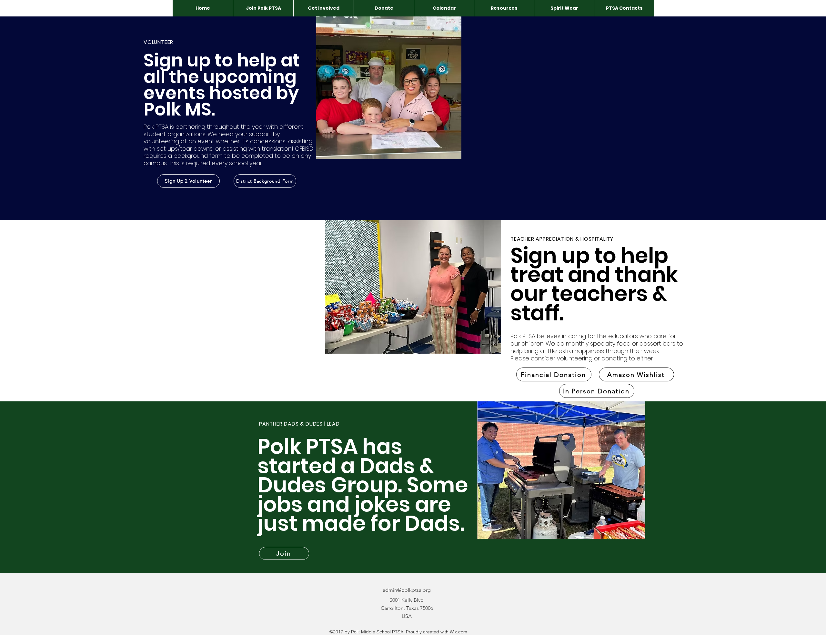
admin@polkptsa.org (407, 590)
